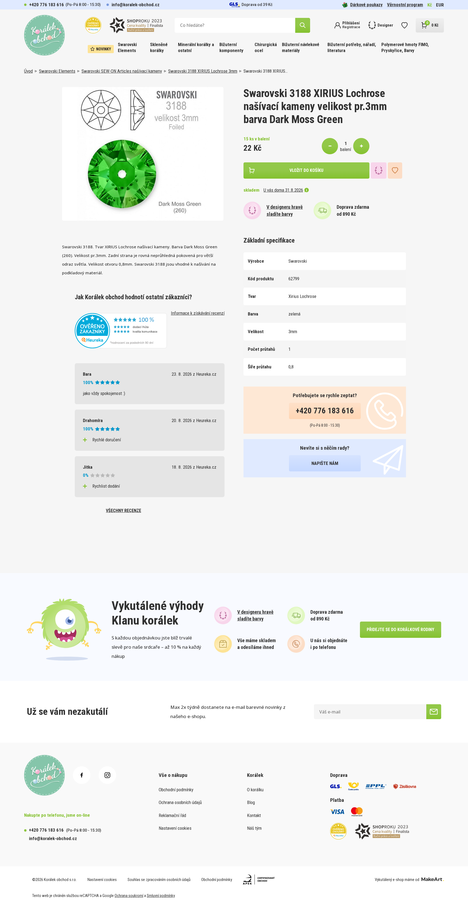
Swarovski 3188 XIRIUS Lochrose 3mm (202, 71)
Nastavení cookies (175, 828)
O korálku (255, 789)
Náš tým (254, 828)
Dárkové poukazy (366, 4)
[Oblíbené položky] (404, 25)
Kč (429, 5)
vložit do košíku (306, 170)
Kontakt (254, 815)
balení (345, 149)
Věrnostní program (405, 4)
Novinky (103, 49)
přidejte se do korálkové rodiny (400, 629)
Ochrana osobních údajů (180, 802)
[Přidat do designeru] (378, 170)
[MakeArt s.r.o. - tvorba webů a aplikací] (432, 879)
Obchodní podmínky (176, 789)
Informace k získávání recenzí (198, 313)
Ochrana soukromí (129, 895)
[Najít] (302, 25)
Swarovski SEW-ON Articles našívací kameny (122, 71)
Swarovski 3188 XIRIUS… (265, 71)
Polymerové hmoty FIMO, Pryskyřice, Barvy (405, 47)
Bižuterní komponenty (231, 47)
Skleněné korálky (159, 47)
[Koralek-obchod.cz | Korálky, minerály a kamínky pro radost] (44, 35)
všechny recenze (123, 510)
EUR (440, 5)
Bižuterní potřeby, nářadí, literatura (351, 47)
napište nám (324, 463)
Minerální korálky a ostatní (196, 47)
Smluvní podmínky (161, 895)
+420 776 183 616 (46, 4)
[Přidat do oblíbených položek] (395, 170)
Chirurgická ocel (266, 47)
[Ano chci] (433, 711)
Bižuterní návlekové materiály (300, 47)
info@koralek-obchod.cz (136, 4)
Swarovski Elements (127, 47)
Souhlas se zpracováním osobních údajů (159, 879)
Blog (251, 802)
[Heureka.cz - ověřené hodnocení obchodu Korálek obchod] (121, 330)
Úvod (28, 71)
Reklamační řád (172, 815)
